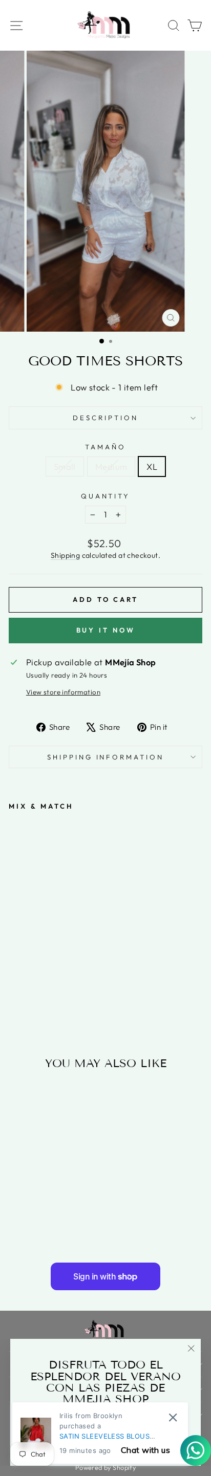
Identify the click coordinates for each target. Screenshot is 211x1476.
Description (105, 418)
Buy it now (105, 630)
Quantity (106, 496)
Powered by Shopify (105, 1467)
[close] (173, 1417)
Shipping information (105, 757)
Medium (111, 466)
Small (65, 466)
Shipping (65, 555)
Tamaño (105, 447)
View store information (63, 692)
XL (151, 466)
